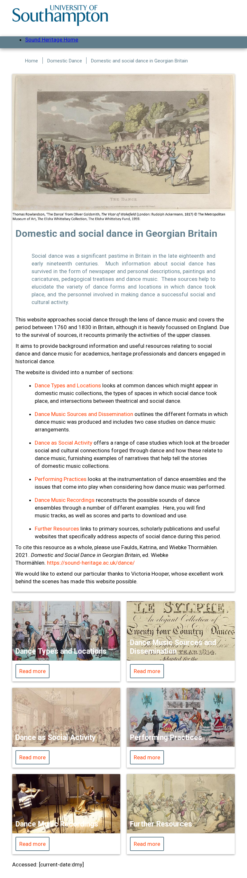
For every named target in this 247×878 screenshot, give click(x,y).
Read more (32, 671)
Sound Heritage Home (51, 39)
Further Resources (57, 528)
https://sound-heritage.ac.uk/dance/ (91, 562)
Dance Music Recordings (65, 500)
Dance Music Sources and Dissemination (84, 414)
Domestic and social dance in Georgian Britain (139, 61)
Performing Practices (61, 479)
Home (31, 61)
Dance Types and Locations (68, 385)
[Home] (60, 15)
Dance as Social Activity (63, 442)
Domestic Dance (64, 61)
